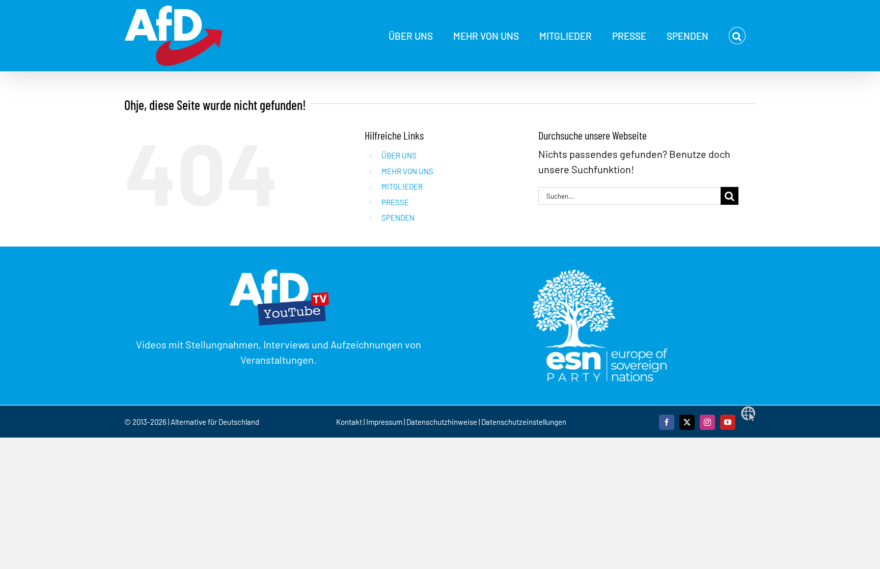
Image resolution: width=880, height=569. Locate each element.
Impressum (384, 421)
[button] (737, 35)
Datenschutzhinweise (442, 421)
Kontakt (350, 421)
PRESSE (395, 202)
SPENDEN (398, 217)
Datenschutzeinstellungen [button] (523, 421)
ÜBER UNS (399, 155)
